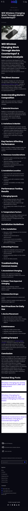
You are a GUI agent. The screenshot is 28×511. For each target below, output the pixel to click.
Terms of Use (4, 480)
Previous (13, 7)
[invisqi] (14, 1)
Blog (2, 470)
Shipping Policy (4, 476)
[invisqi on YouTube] (12, 505)
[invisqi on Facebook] (10, 505)
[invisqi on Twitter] (8, 505)
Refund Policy (4, 478)
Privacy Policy (4, 482)
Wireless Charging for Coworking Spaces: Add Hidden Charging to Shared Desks (12, 398)
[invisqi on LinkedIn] (16, 505)
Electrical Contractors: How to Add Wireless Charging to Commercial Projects (13, 419)
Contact (3, 472)
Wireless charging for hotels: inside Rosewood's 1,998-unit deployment (13, 384)
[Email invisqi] (18, 505)
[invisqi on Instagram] (14, 505)
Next (16, 7)
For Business (4, 474)
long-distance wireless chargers (10, 84)
